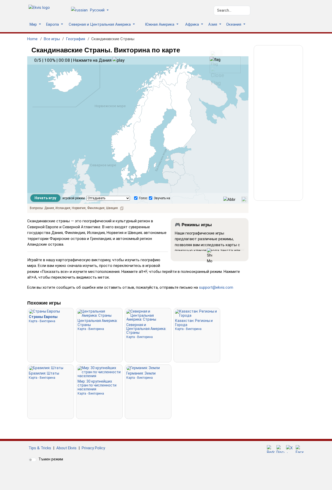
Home (32, 39)
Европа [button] (53, 24)
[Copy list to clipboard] (122, 208)
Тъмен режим (50, 459)
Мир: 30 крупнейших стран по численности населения (97, 387)
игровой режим (74, 198)
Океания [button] (234, 24)
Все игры (52, 39)
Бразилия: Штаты (44, 375)
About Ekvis (66, 448)
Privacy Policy (93, 448)
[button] (92, 11)
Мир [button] (34, 24)
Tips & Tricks (40, 448)
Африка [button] (192, 24)
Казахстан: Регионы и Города (194, 325)
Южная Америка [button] (160, 24)
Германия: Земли (141, 375)
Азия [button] (213, 24)
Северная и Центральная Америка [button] (100, 24)
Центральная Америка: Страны (97, 325)
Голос (143, 198)
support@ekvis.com (216, 287)
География (75, 39)
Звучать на (162, 198)
